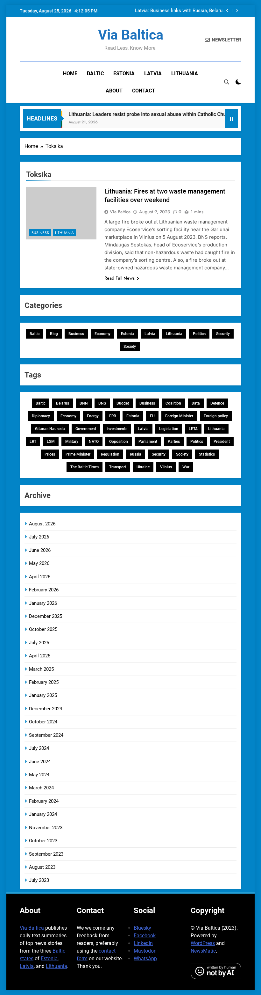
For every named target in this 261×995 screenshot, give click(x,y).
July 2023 (39, 880)
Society (129, 346)
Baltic (95, 73)
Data (196, 403)
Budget (122, 403)
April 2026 (39, 577)
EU (152, 416)
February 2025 (44, 682)
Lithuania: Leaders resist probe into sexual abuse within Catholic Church (143, 114)
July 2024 (39, 748)
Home (70, 73)
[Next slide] (237, 10)
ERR (112, 416)
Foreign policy (216, 416)
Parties (174, 441)
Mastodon (145, 951)
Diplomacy (41, 416)
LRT (33, 441)
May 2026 (39, 563)
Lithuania (184, 73)
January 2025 (43, 695)
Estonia (124, 73)
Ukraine (143, 467)
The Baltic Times (84, 467)
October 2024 (43, 722)
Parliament (147, 441)
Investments (117, 429)
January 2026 (43, 603)
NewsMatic (203, 951)
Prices (50, 454)
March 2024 (41, 788)
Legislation (168, 429)
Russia (135, 454)
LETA (193, 429)
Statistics (207, 454)
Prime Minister (78, 454)
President (222, 441)
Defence (217, 403)
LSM (51, 441)
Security (223, 334)
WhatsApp (145, 958)
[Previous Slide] (227, 10)
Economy (102, 334)
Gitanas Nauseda (50, 429)
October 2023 (43, 841)
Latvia (153, 73)
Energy (93, 416)
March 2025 (41, 669)
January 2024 (43, 814)
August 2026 (42, 524)
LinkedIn (143, 943)
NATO (94, 441)
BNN (84, 403)
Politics (199, 334)
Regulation (110, 454)
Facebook (145, 936)
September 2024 (46, 735)
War (185, 467)
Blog (54, 334)
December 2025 (45, 616)
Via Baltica (130, 35)
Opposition (118, 441)
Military (71, 441)
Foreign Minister (179, 416)
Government (85, 429)
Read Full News (119, 278)
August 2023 (42, 867)
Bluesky (142, 928)
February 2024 (44, 801)
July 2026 (39, 537)
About (114, 91)
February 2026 (44, 590)
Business (40, 233)
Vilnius (166, 467)
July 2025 (39, 643)
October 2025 (43, 629)
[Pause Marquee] (231, 118)
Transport (117, 467)
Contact (143, 91)
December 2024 (45, 709)
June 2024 (40, 762)
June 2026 (40, 550)
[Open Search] (226, 81)
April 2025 (39, 656)
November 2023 (45, 827)
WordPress (203, 943)
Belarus (62, 403)
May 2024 (39, 775)
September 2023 (46, 854)
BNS (102, 403)
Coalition (173, 403)
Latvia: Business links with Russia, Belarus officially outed (180, 10)
